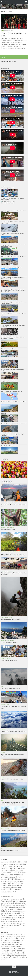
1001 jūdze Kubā (17, 934)
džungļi (11, 866)
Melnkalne (15, 913)
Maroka (6, 913)
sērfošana (3, 883)
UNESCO (4, 887)
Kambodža (13, 907)
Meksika (11, 913)
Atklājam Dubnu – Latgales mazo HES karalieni (13, 554)
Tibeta (10, 919)
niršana (11, 877)
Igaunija (17, 905)
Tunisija (3, 921)
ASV (2, 800)
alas (2, 862)
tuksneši (19, 885)
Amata (2, 828)
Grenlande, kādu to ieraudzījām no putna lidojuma (13, 731)
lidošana (16, 872)
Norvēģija (17, 915)
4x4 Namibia (11, 934)
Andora (14, 899)
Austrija (4, 901)
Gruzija (3, 905)
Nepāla (13, 915)
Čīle (8, 704)
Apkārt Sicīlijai (12, 936)
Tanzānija (4, 919)
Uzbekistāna (4, 923)
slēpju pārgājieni (18, 881)
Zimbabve (23, 923)
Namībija (9, 915)
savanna (22, 879)
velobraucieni (16, 887)
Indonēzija (3, 527)
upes (8, 887)
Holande (3, 479)
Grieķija (22, 903)
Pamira (7, 953)
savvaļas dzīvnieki (6, 881)
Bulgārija (16, 901)
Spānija (17, 917)
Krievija (15, 909)
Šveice (5, 927)
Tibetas (16, 955)
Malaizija (20, 911)
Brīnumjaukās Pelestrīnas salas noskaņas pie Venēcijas (13, 423)
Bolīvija (11, 901)
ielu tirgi (9, 868)
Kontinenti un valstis (7, 909)
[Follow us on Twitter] (13, 972)
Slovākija (9, 917)
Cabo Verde (22, 901)
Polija (5, 917)
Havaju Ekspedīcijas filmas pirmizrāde (10, 850)
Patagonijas (12, 953)
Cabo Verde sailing (16, 942)
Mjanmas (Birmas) (15, 951)
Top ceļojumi (9, 479)
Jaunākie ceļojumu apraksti (7, 188)
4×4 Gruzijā (3, 413)
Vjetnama (11, 923)
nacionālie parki (7, 875)
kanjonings (12, 870)
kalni (19, 868)
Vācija (15, 923)
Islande (3, 907)
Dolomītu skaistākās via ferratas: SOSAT (11, 619)
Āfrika (7, 925)
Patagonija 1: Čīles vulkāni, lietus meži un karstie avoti (13, 256)
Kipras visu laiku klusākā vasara (8, 359)
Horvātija (3, 640)
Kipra (2, 658)
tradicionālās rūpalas (9, 885)
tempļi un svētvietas (14, 883)
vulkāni (19, 889)
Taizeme (22, 917)
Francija (10, 903)
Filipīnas (6, 903)
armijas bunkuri (5, 864)
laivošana (10, 873)
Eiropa (2, 903)
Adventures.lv (5, 2)
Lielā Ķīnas (14, 948)
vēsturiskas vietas (8, 891)
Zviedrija (3, 925)
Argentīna (3, 704)
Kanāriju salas (13, 946)
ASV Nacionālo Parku (9, 938)
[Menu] (26, 2)
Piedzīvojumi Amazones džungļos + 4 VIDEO (12, 779)
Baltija (8, 901)
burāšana (17, 864)
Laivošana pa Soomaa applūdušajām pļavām (11, 267)
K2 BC (8, 946)
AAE (2, 899)
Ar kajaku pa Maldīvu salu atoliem (9, 381)
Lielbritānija (4, 571)
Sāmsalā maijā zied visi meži (7, 445)
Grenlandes (5, 944)
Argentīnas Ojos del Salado (20, 936)
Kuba (2, 30)
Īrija (18, 925)
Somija (13, 917)
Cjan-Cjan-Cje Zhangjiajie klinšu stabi (10, 688)
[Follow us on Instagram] (18, 972)
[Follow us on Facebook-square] (10, 972)
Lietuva (16, 911)
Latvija (3, 752)
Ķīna (2, 686)
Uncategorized (17, 921)
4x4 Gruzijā (5, 934)
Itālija (2, 617)
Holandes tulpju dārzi (6, 481)
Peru (2, 777)
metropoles (22, 873)
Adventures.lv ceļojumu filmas (8, 348)
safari (19, 879)
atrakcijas (11, 864)
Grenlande (3, 729)
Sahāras (11, 955)
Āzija (10, 925)
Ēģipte (15, 925)
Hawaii (12, 944)
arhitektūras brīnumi (18, 862)
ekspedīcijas (18, 866)
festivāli (3, 868)
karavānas (18, 870)
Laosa (21, 909)
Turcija (7, 921)
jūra (14, 868)
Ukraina (11, 921)
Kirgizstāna (22, 907)
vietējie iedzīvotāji (9, 889)
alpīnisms (7, 862)
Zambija (19, 923)
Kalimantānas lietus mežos (8, 529)
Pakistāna (22, 915)
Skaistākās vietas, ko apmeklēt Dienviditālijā (11, 391)
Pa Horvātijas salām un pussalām (9, 642)
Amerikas (10, 899)
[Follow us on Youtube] (15, 972)
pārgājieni (13, 879)
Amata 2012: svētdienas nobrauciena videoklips (13, 830)
